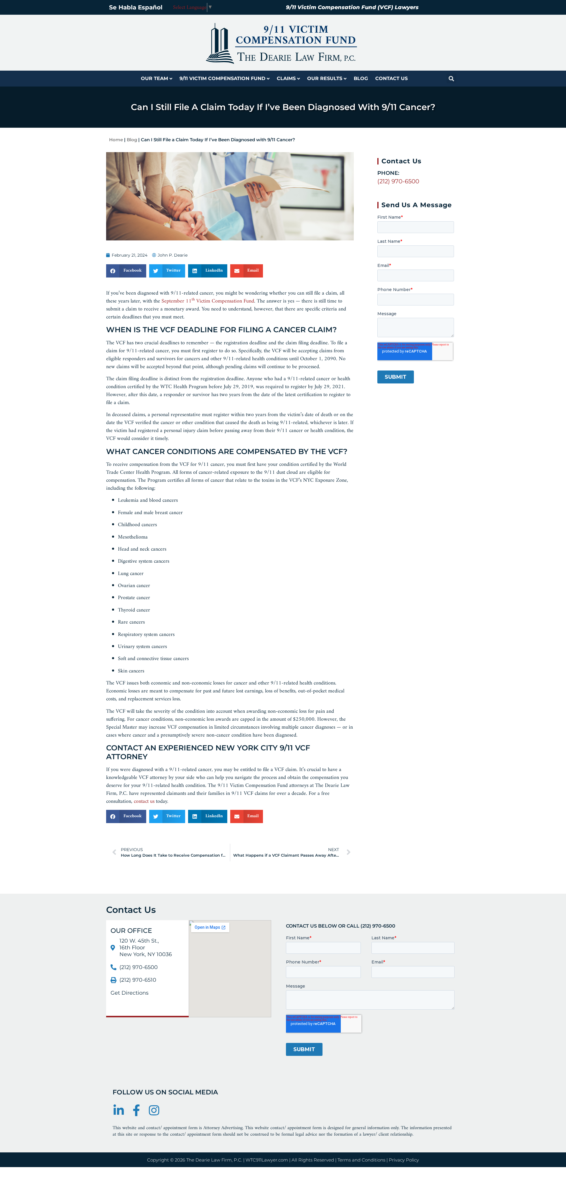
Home (116, 139)
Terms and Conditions (361, 1160)
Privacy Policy (404, 1160)
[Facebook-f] (136, 1110)
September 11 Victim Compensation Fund (208, 301)
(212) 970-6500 (398, 181)
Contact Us (391, 78)
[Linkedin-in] (118, 1110)
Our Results (324, 78)
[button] (451, 78)
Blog (361, 78)
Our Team (154, 78)
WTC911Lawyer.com (267, 1160)
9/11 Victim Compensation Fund (222, 78)
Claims (286, 78)
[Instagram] (154, 1110)
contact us (144, 801)
